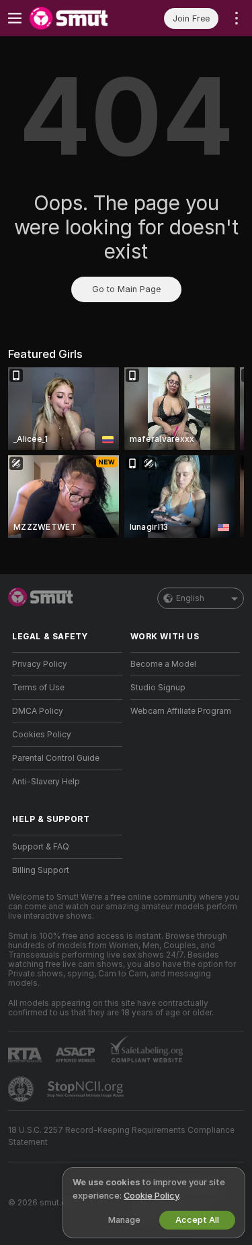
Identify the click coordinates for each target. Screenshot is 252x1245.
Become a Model (163, 664)
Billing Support (40, 870)
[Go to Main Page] (78, 18)
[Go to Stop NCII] (86, 1089)
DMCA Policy (37, 711)
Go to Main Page (126, 289)
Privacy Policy (39, 664)
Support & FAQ (40, 846)
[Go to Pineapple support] (22, 1089)
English (190, 598)
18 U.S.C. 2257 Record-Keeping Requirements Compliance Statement (121, 1136)
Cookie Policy (151, 1196)
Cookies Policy (41, 734)
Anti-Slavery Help (46, 781)
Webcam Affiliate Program (180, 711)
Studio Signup (157, 687)
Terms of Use (38, 687)
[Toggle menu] (15, 18)
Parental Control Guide (55, 758)
